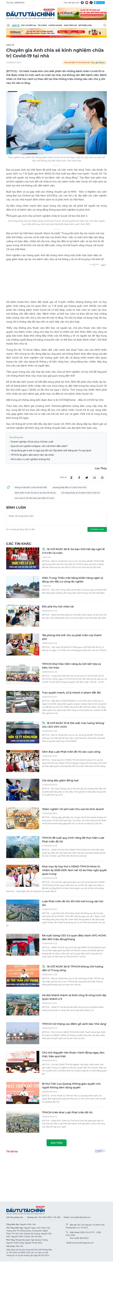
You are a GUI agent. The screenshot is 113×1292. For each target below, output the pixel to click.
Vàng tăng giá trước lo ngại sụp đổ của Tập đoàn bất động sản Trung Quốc (51, 450)
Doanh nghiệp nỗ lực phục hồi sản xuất (31, 441)
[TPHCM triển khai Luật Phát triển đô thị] (22, 1122)
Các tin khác (18, 544)
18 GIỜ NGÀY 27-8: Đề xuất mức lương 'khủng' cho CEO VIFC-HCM (73, 725)
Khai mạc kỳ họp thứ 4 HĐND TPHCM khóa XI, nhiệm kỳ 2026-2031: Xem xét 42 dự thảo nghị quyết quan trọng (74, 870)
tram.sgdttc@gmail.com (80, 1217)
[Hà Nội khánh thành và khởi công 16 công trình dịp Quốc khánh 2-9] (22, 1004)
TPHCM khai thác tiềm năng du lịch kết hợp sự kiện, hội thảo (71, 665)
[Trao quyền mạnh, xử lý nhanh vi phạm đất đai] (22, 702)
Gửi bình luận (97, 529)
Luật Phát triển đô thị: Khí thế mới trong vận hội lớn (72, 903)
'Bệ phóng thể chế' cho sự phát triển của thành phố (72, 637)
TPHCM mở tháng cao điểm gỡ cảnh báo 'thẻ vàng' (74, 1023)
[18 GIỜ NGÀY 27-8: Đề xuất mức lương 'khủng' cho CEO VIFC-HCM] (22, 732)
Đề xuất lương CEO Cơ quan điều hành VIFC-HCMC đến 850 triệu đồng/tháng (74, 937)
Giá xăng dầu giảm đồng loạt (60, 780)
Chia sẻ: (63, 477)
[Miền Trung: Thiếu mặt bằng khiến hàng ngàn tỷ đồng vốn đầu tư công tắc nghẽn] (22, 587)
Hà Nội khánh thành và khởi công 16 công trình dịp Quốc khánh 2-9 (74, 997)
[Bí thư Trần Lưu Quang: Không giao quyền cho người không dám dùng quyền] (22, 1093)
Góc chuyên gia (28, 25)
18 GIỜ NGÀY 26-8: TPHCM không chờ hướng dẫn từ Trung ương (72, 968)
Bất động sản (85, 25)
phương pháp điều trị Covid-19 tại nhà (69, 487)
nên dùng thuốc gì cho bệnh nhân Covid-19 (80, 492)
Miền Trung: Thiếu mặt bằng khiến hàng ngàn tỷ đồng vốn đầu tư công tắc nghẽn (72, 579)
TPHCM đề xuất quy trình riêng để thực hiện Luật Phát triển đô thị (73, 839)
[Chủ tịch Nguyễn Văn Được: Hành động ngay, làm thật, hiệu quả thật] (22, 1062)
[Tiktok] (91, 2)
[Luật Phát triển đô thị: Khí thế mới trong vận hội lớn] (22, 911)
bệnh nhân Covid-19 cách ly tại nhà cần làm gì (35, 492)
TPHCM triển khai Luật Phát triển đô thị (67, 1112)
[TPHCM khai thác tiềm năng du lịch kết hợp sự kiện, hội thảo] (22, 673)
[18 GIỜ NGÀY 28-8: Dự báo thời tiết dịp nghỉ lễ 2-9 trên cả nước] (22, 558)
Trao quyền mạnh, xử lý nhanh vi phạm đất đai (71, 692)
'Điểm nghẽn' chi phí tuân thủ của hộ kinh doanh (73, 809)
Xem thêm (56, 1142)
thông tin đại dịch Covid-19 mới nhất (31, 487)
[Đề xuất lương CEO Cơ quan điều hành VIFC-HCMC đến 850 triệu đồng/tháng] (22, 945)
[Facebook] (82, 2)
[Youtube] (86, 2)
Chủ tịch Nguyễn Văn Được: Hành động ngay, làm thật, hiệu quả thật (73, 1054)
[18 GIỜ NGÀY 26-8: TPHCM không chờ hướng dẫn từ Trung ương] (22, 976)
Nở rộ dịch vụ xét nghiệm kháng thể (30, 459)
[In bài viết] (102, 477)
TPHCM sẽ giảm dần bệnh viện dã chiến (32, 455)
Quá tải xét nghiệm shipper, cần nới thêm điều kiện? (39, 446)
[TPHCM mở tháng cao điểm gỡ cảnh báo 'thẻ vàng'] (22, 1033)
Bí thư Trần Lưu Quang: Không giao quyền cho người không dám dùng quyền (71, 1085)
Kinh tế (15, 25)
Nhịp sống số (70, 25)
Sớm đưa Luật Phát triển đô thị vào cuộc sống (71, 751)
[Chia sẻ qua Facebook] (79, 477)
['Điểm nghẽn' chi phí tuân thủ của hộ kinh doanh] (22, 818)
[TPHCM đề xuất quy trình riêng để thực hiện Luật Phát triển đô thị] (22, 847)
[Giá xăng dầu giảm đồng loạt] (22, 790)
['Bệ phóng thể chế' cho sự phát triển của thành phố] (22, 644)
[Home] (8, 25)
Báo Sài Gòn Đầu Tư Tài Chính (30, 13)
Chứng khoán (55, 25)
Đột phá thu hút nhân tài (58, 606)
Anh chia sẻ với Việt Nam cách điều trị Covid (34, 498)
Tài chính (42, 25)
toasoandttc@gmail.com (83, 1242)
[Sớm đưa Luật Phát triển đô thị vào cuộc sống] (22, 761)
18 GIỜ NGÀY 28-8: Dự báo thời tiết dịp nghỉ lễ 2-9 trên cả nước (73, 551)
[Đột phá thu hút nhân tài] (22, 616)
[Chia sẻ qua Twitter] (87, 477)
